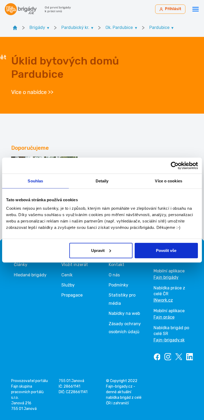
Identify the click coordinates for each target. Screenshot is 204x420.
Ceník (67, 274)
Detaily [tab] (102, 181)
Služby (68, 285)
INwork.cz (163, 300)
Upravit (98, 250)
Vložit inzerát (74, 264)
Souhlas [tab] (35, 181)
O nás (114, 274)
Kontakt (116, 264)
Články (20, 264)
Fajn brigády (166, 277)
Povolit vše (166, 250)
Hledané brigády (30, 274)
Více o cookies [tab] (168, 181)
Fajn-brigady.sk (169, 339)
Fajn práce (164, 317)
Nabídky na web (124, 313)
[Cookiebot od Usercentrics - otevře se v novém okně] (174, 166)
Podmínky (118, 285)
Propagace (72, 295)
